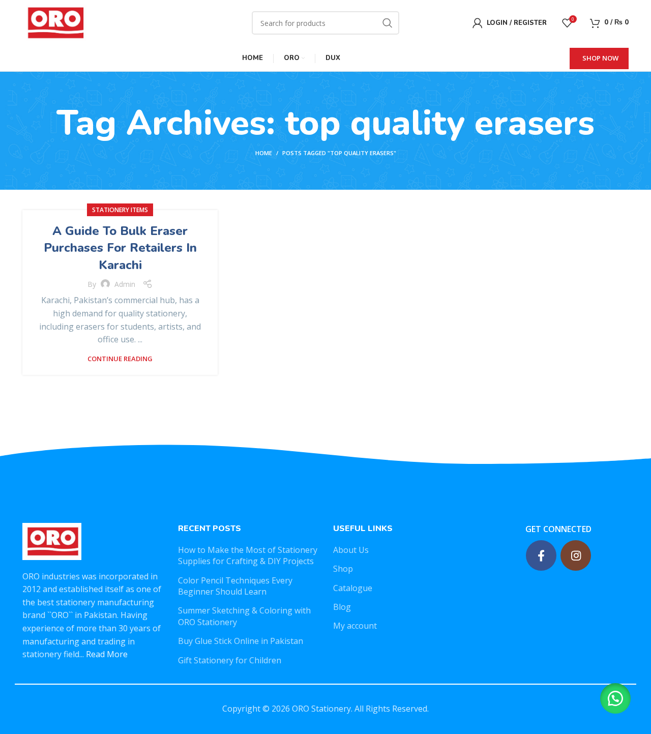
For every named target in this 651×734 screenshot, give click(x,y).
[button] (615, 698)
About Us (351, 549)
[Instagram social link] (575, 555)
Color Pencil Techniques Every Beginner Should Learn (235, 586)
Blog (342, 606)
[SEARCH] (387, 23)
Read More (107, 654)
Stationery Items (120, 209)
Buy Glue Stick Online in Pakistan (240, 641)
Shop (343, 568)
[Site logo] (54, 21)
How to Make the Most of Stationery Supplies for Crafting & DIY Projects (247, 555)
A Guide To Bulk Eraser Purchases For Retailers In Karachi (120, 248)
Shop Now (600, 58)
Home (263, 153)
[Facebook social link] (541, 555)
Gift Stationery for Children (229, 660)
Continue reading (120, 359)
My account (355, 625)
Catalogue (352, 588)
